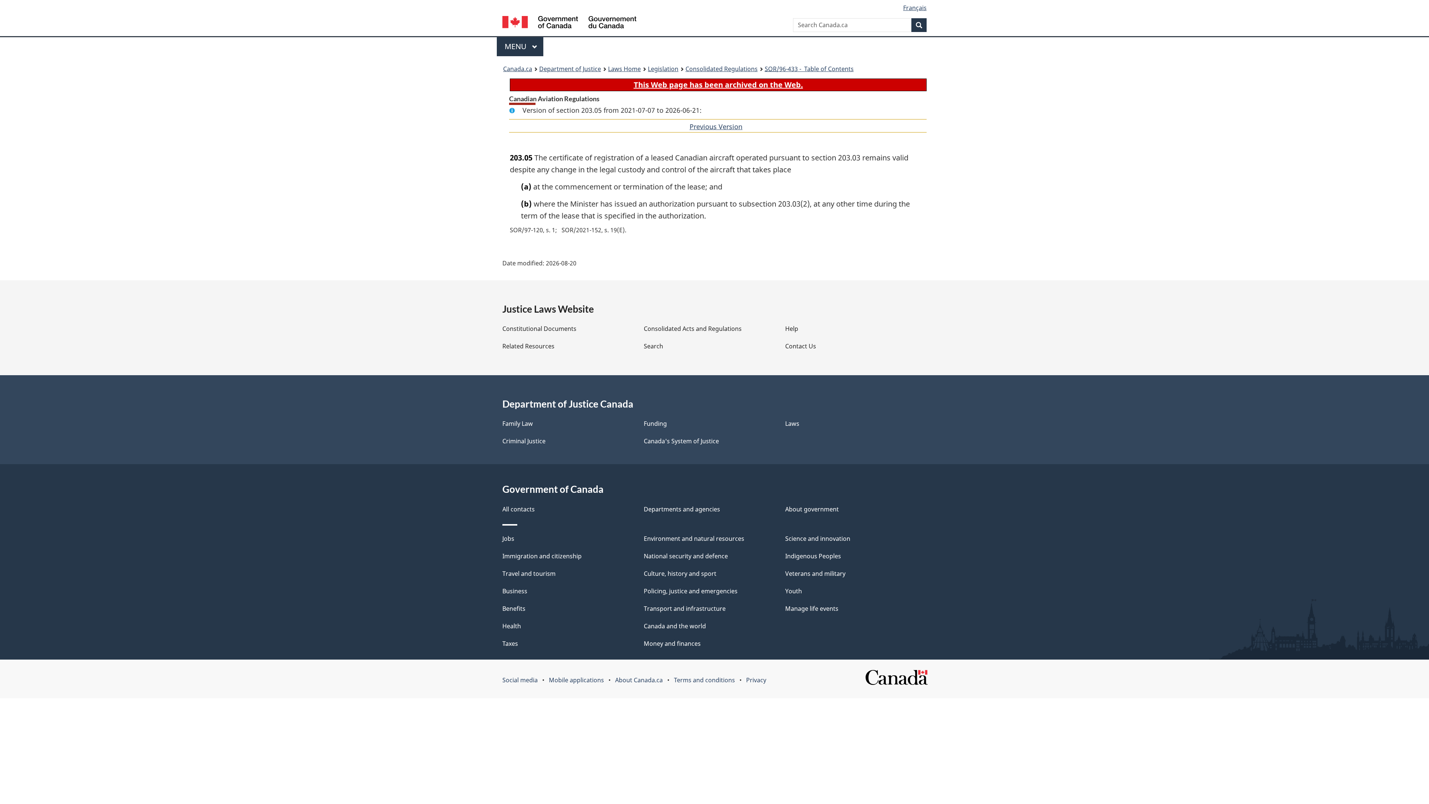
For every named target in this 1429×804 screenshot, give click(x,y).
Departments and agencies (682, 509)
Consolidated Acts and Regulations (693, 329)
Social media (520, 680)
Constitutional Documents (539, 329)
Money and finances (672, 643)
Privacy (756, 680)
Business (514, 591)
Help (791, 329)
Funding (655, 423)
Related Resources (528, 346)
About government (812, 509)
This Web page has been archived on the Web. (718, 85)
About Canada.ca (639, 680)
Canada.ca (517, 69)
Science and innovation (817, 539)
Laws (792, 423)
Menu (516, 46)
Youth (793, 591)
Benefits (513, 608)
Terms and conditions (704, 680)
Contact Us (800, 346)
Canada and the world (675, 626)
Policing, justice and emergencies (691, 591)
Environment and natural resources (694, 539)
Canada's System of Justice (681, 441)
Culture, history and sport (680, 574)
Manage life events (811, 608)
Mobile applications (576, 680)
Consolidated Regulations (721, 69)
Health (511, 626)
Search (653, 346)
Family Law (517, 423)
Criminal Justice (524, 441)
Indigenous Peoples (813, 556)
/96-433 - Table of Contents (809, 69)
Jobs (508, 539)
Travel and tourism (529, 574)
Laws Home (624, 69)
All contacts (518, 509)
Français (915, 8)
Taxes (510, 643)
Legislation (663, 69)
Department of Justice (570, 69)
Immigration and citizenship (542, 556)
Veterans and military (815, 574)
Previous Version (716, 126)
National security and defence (686, 556)
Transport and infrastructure (685, 608)
